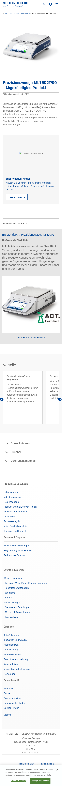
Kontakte (8, 688)
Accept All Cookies (40, 781)
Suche (7, 693)
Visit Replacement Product (31, 337)
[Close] (57, 770)
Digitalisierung (11, 649)
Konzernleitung (11, 664)
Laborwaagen (11, 492)
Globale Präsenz (12, 654)
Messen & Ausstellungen (17, 612)
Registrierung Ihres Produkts (18, 550)
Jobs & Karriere (11, 635)
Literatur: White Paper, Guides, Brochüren (26, 583)
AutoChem (9, 516)
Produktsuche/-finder (14, 703)
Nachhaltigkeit (11, 645)
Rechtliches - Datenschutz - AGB (31, 742)
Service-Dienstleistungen (16, 545)
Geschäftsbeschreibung (16, 659)
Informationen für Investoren (18, 669)
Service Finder (11, 708)
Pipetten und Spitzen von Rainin (20, 507)
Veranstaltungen (12, 602)
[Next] (60, 400)
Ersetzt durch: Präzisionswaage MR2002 (28, 234)
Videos (8, 597)
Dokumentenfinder (13, 698)
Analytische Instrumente (16, 511)
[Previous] (2, 400)
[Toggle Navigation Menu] (57, 4)
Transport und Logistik (15, 531)
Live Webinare (12, 617)
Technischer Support (14, 555)
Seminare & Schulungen (17, 607)
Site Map (30, 749)
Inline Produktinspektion (16, 526)
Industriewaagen (12, 497)
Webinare (10, 593)
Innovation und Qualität (15, 640)
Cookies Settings (31, 738)
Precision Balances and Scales (17, 13)
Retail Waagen (11, 502)
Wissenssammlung (13, 578)
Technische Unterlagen (17, 588)
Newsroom (9, 674)
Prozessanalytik (12, 521)
